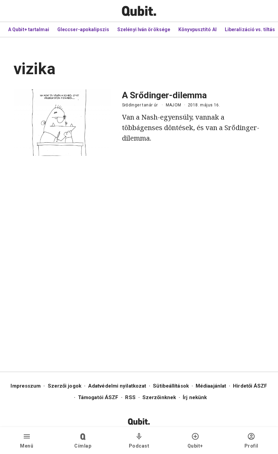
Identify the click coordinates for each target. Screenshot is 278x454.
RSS (130, 397)
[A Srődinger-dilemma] (62, 122)
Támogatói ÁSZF (98, 397)
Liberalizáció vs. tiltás (250, 29)
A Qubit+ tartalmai (28, 29)
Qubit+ (195, 446)
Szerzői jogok (64, 386)
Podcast (139, 446)
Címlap (82, 446)
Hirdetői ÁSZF (250, 386)
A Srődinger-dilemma (164, 95)
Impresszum (26, 386)
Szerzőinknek (159, 397)
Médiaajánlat (211, 386)
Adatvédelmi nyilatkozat (117, 386)
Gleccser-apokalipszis (83, 29)
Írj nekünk (195, 397)
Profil (251, 446)
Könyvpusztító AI (197, 29)
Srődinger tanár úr (140, 105)
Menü (26, 446)
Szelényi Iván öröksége (143, 29)
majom (173, 105)
